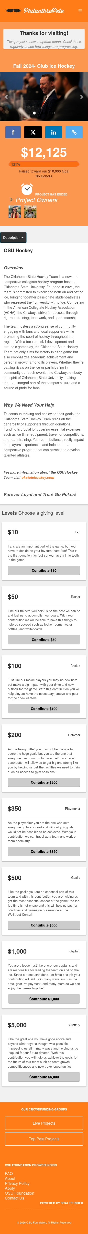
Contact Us (14, 1198)
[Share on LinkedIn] (53, 132)
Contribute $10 (44, 570)
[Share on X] (33, 132)
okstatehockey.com (38, 477)
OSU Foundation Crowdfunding (31, 1165)
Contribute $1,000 (44, 998)
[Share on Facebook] (13, 132)
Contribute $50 (44, 639)
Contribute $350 (44, 851)
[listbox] (44, 97)
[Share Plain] (74, 132)
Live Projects (44, 1123)
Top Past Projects (44, 1139)
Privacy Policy (17, 1183)
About (10, 1178)
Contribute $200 (44, 782)
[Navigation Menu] (80, 11)
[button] (6, 96)
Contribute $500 (44, 925)
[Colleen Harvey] (30, 212)
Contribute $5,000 (44, 1076)
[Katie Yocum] (15, 212)
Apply (10, 1188)
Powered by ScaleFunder (61, 1203)
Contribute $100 (44, 708)
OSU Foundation (19, 1193)
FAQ (9, 1173)
